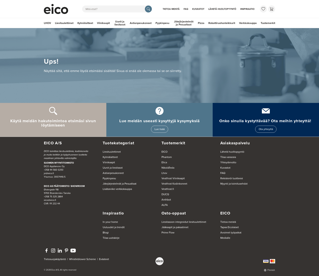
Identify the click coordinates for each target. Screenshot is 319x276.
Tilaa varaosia (228, 157)
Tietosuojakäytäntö (55, 259)
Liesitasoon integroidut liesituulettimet (183, 222)
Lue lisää (160, 129)
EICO (164, 152)
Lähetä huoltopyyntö (222, 9)
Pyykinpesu (162, 23)
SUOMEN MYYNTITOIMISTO (59, 163)
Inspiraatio (247, 9)
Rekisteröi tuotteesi (231, 178)
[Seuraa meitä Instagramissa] (53, 250)
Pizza (201, 23)
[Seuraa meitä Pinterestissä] (66, 250)
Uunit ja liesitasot (119, 23)
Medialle (225, 238)
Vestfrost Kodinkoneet (174, 184)
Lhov (164, 173)
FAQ (186, 9)
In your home (110, 222)
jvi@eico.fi (49, 173)
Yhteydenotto (228, 162)
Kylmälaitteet (85, 23)
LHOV (47, 23)
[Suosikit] (263, 8)
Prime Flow (167, 232)
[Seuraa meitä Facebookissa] (46, 250)
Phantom (166, 157)
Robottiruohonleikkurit (221, 23)
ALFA (164, 205)
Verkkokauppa (248, 23)
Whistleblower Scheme (82, 259)
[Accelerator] (57, 9)
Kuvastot (198, 9)
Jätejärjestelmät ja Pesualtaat (183, 23)
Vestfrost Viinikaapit (173, 178)
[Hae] (148, 8)
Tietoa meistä (171, 9)
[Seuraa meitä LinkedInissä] (59, 250)
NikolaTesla (167, 168)
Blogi (106, 232)
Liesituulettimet (64, 23)
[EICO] (159, 261)
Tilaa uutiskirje (111, 238)
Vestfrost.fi (167, 189)
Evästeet (104, 259)
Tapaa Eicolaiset (229, 227)
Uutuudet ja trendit (114, 227)
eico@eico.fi (50, 200)
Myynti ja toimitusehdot (234, 184)
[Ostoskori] (271, 8)
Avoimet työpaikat (230, 232)
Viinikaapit (103, 23)
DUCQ (165, 194)
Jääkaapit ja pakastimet (174, 227)
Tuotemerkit (268, 23)
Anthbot (166, 200)
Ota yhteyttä (266, 129)
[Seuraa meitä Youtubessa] (73, 250)
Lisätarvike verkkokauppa (117, 189)
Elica (164, 162)
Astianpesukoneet (141, 23)
